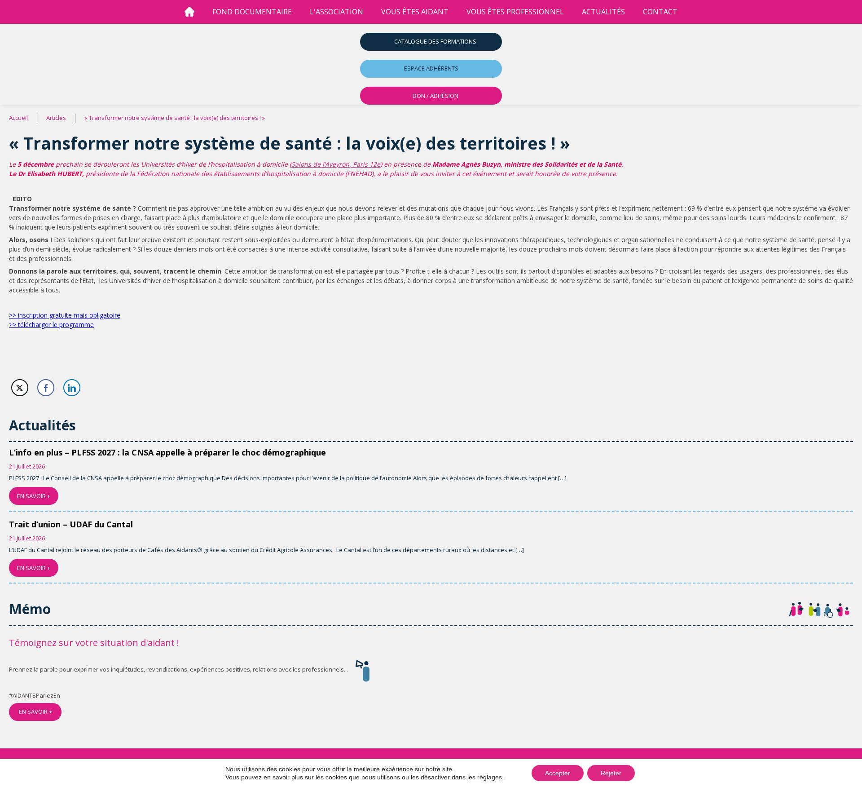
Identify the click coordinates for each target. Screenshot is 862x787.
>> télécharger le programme (51, 324)
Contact (660, 12)
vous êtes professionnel (515, 12)
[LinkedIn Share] (71, 387)
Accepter (557, 773)
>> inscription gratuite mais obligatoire (64, 315)
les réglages (484, 777)
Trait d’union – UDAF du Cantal (71, 524)
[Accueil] (189, 12)
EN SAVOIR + (33, 496)
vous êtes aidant (415, 12)
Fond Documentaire (252, 12)
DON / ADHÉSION (435, 96)
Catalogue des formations (435, 41)
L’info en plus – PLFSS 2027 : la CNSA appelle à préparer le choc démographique (167, 452)
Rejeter (611, 773)
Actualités (603, 12)
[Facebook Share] (45, 387)
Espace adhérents (431, 68)
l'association (336, 12)
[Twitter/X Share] (19, 387)
